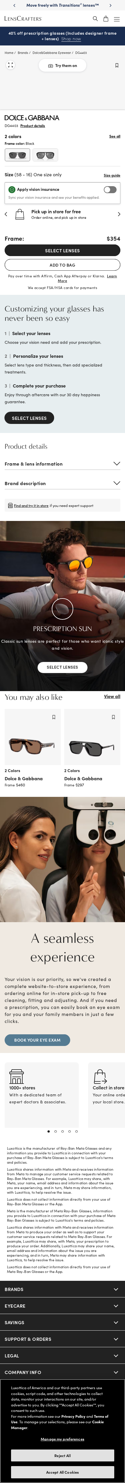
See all (114, 136)
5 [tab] (76, 1131)
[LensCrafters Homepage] (23, 18)
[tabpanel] (42, 1102)
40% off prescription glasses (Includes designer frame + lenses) (62, 36)
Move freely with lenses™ (62, 5)
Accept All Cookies (62, 1472)
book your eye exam (37, 1040)
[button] (6, 214)
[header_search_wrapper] (95, 18)
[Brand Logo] (32, 118)
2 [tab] (55, 1131)
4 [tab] (69, 1131)
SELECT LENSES (62, 250)
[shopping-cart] (106, 18)
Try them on (66, 65)
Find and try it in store (31, 505)
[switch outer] (110, 189)
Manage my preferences (62, 1439)
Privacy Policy (73, 1416)
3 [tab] (62, 1131)
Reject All (62, 1455)
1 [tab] (48, 1131)
